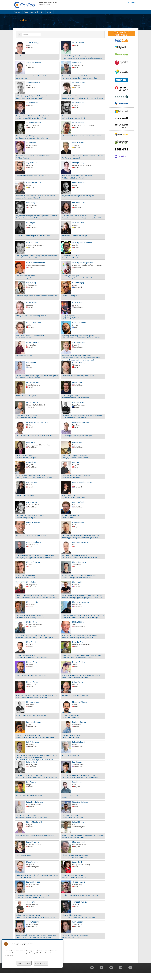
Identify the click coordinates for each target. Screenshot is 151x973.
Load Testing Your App (70, 395)
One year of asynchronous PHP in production (31, 218)
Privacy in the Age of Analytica (26, 136)
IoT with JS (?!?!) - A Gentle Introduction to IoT (31, 475)
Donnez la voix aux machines (25, 276)
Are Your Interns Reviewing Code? (73, 118)
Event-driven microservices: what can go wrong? (32, 895)
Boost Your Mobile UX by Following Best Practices (79, 637)
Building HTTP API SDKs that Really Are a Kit (31, 316)
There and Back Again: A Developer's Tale (76, 455)
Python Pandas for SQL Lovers (72, 875)
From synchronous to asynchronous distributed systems (81, 338)
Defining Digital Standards (25, 495)
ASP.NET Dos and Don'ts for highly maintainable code (34, 759)
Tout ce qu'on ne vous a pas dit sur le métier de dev (79, 557)
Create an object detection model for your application (34, 435)
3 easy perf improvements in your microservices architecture (36, 695)
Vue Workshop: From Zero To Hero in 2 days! (31, 535)
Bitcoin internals (21, 78)
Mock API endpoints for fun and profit (29, 795)
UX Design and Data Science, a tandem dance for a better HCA (83, 136)
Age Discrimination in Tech (71, 755)
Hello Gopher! (20, 56)
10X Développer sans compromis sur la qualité (77, 435)
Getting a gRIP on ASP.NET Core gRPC (29, 775)
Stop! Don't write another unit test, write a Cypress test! (81, 358)
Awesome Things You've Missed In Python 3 (77, 278)
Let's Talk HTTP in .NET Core (26, 877)
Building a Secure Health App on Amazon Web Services (34, 937)
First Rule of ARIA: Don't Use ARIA (73, 178)
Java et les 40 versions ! (24, 338)
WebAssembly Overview (24, 356)
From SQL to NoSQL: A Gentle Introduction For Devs (34, 478)
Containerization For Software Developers (76, 475)
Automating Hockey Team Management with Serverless (35, 835)
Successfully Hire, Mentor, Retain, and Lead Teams (79, 216)
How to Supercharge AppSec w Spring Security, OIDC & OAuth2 (83, 597)
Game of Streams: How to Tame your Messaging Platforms (82, 595)
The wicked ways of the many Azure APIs (30, 617)
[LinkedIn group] (92, 968)
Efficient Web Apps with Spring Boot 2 (75, 855)
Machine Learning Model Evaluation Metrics (77, 577)
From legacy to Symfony (70, 815)
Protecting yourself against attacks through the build (80, 538)
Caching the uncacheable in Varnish (28, 915)
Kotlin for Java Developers (71, 276)
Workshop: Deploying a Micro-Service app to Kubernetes (35, 196)
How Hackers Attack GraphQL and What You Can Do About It (83, 615)
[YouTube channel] (130, 968)
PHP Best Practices (22, 158)
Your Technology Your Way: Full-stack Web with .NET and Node (37, 755)
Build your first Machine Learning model (75, 877)
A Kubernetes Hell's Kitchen (71, 478)
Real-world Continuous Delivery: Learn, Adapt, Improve (34, 637)
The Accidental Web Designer (26, 458)
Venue (26, 12)
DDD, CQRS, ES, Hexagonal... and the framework (78, 917)
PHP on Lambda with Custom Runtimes (75, 398)
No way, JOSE (66, 797)
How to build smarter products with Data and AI (32, 176)
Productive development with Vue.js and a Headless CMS (81, 218)
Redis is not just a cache (70, 116)
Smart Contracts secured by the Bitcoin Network (32, 76)
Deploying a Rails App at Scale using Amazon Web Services (36, 935)
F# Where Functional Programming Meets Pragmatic (80, 895)
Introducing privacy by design (26, 575)
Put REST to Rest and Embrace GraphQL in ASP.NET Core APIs (37, 777)
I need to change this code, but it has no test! (31, 675)
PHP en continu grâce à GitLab (72, 817)
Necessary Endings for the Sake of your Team (31, 817)
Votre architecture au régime (26, 395)
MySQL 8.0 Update (68, 316)
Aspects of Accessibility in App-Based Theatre (31, 118)
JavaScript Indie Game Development (28, 378)
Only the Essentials (24, 963)
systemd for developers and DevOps (74, 236)
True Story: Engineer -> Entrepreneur (29, 735)
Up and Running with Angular (26, 518)
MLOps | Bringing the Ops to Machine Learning (32, 96)
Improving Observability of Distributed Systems (78, 336)
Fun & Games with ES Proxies (72, 258)
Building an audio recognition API (73, 837)
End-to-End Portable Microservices (74, 418)
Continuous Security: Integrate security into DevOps (33, 236)
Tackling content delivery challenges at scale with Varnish (35, 917)
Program (17, 12)
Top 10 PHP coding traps (70, 296)
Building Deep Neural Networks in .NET (29, 98)
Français (133, 2)
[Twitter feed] (111, 968)
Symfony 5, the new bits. (70, 96)
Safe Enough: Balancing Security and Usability (77, 657)
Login (127, 2)
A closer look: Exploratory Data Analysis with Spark (79, 575)
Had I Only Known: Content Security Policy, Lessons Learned (36, 256)
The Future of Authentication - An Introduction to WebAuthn (82, 156)
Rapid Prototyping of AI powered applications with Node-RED (83, 835)
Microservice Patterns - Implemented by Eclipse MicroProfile (82, 415)
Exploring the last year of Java (26, 655)
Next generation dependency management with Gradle (81, 535)
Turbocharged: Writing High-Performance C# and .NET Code (37, 875)
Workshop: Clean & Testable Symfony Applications (33, 156)
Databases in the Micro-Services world (29, 757)
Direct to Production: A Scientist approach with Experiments (36, 597)
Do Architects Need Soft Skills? (26, 415)
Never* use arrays (68, 518)
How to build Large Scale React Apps (74, 56)
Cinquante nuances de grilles (71, 735)
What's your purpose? (23, 855)
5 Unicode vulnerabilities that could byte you (31, 715)
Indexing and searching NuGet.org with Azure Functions (35, 555)
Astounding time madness (71, 238)
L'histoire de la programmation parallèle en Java (78, 375)
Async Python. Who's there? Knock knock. (76, 555)
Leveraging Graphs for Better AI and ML (75, 458)
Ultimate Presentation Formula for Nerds (30, 515)
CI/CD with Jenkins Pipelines (71, 715)
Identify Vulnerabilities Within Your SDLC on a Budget (80, 617)
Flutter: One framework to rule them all (75, 677)
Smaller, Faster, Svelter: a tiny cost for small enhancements (82, 58)
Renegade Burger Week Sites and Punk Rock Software (34, 116)
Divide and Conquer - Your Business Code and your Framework (83, 98)
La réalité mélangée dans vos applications (30, 278)
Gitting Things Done (69, 495)
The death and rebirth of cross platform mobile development (37, 375)
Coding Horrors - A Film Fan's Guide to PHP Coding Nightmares (37, 595)
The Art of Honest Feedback (25, 455)
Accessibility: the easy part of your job (75, 695)
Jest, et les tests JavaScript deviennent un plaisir (78, 196)
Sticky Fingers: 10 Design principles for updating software (81, 655)
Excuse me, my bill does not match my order (31, 897)
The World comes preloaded (71, 158)
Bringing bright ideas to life (71, 937)
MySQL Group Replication (70, 318)
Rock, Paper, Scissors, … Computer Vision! (30, 336)
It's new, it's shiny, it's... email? (26, 577)
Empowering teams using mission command (31, 635)
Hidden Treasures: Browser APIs (27, 258)
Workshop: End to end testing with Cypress (77, 356)
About (49, 12)
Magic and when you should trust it (28, 198)
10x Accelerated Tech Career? (26, 418)
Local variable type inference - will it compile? (31, 657)
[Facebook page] (101, 968)
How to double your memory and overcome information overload (37, 296)
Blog (42, 12)
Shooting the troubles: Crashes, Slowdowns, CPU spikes (35, 737)
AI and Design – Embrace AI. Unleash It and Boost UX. (80, 635)
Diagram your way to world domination (29, 615)
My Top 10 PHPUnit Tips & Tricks (73, 498)
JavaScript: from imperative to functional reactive (78, 360)
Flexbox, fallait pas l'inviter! (71, 737)
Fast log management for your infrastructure (31, 697)
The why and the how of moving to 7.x (75, 935)
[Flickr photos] (120, 968)
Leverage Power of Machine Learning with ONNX (78, 775)
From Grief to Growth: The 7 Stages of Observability (80, 78)
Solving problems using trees (72, 915)
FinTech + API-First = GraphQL (26, 815)
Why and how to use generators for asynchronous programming (37, 216)
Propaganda (34, 12)
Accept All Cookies (41, 963)
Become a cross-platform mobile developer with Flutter (81, 675)
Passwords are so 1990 (70, 795)
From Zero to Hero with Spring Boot (74, 857)
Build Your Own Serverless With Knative (75, 76)
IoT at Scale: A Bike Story (70, 717)
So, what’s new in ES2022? (71, 256)
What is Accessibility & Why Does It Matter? (77, 176)
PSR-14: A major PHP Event (71, 515)
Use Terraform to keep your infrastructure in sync (33, 138)
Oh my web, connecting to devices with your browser (80, 777)
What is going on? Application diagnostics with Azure (34, 557)
